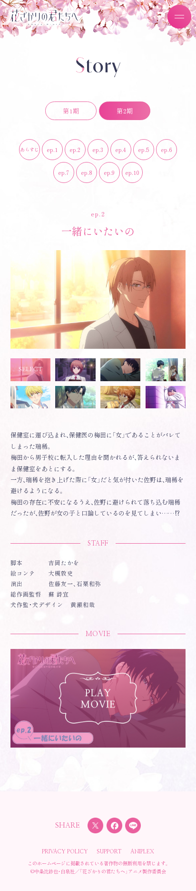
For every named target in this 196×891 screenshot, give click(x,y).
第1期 (71, 110)
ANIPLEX (142, 851)
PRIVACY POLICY (65, 851)
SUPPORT (109, 851)
